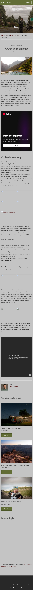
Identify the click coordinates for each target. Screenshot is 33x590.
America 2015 (14, 45)
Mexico (20, 45)
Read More (6, 435)
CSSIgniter (13, 587)
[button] (9, 195)
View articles (13, 386)
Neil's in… (7, 2)
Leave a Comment (25, 51)
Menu (28, 2)
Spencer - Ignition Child (8, 584)
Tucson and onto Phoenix (11, 428)
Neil (18, 51)
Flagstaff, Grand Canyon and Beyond (15, 465)
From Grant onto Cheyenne (11, 502)
